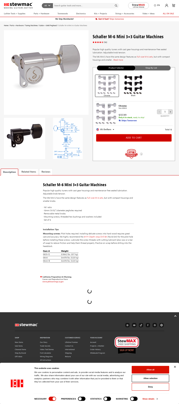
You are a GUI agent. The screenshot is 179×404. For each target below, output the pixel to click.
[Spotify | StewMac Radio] (161, 325)
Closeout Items (20, 349)
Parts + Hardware (17, 25)
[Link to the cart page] (173, 5)
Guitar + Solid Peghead (48, 25)
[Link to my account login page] (166, 5)
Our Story (43, 342)
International (70, 349)
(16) (105, 42)
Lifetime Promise (71, 342)
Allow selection (150, 378)
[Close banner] (175, 367)
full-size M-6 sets (145, 57)
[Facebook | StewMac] (147, 325)
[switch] (81, 399)
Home (6, 25)
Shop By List (151, 68)
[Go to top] (175, 316)
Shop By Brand (20, 353)
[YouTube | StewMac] (133, 325)
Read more (118, 60)
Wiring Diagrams (46, 356)
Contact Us (69, 346)
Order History (95, 349)
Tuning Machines (31, 25)
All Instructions (45, 360)
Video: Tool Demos (47, 349)
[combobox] (80, 5)
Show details (148, 399)
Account (93, 342)
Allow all (150, 370)
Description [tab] (9, 172)
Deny (150, 387)
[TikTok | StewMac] (140, 325)
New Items (19, 342)
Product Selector (116, 68)
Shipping (68, 353)
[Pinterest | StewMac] (154, 325)
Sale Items (19, 346)
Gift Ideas (18, 356)
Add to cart (134, 137)
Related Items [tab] (28, 171)
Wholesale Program (97, 353)
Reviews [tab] (46, 171)
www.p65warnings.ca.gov (53, 282)
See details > (141, 153)
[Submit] (116, 5)
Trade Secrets (45, 346)
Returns (68, 356)
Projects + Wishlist (97, 346)
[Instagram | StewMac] (127, 325)
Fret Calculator (45, 353)
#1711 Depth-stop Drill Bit (95, 237)
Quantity (165, 116)
